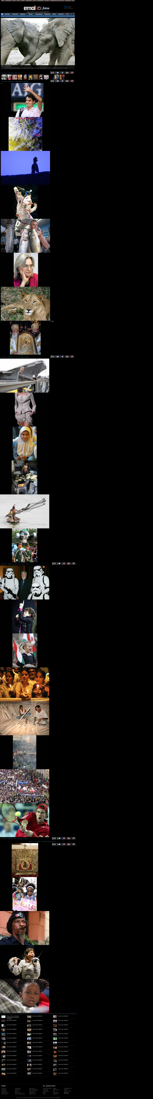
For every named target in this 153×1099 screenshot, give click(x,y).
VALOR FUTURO (67, 1091)
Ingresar (66, 8)
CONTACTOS (32, 1092)
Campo (22, 0)
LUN (54, 1091)
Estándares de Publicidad (55, 1097)
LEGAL (44, 1093)
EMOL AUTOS (32, 1088)
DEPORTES (4, 1091)
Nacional (7, 14)
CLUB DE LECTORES (47, 1088)
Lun (73, 0)
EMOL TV (17, 1091)
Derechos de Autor (19, 1097)
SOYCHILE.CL (56, 1093)
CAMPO (54, 1088)
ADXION (65, 1089)
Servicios (61, 14)
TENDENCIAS (18, 1088)
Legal (18, 0)
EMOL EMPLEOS (32, 1091)
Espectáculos (39, 14)
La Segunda (67, 0)
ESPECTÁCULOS (5, 1092)
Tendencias (47, 14)
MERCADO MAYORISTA (66, 1093)
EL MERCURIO (46, 1091)
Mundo (30, 14)
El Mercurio (8, 0)
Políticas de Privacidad (28, 1097)
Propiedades (40, 0)
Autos (34, 0)
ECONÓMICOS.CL (67, 1088)
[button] (73, 20)
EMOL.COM (45, 1089)
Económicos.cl (54, 0)
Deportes (23, 14)
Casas (62, 0)
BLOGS (44, 1092)
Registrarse (70, 8)
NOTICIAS (4, 1088)
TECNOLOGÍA (4, 1093)
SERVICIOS (17, 1089)
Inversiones (28, 0)
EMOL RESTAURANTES (20, 1093)
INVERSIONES (56, 1089)
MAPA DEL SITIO (32, 1093)
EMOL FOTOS (18, 1092)
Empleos (47, 0)
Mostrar (38, 3)
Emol (3, 0)
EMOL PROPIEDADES (33, 1089)
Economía (15, 14)
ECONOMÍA (4, 1089)
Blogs (14, 0)
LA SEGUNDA (55, 1092)
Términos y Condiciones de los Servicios (41, 1097)
